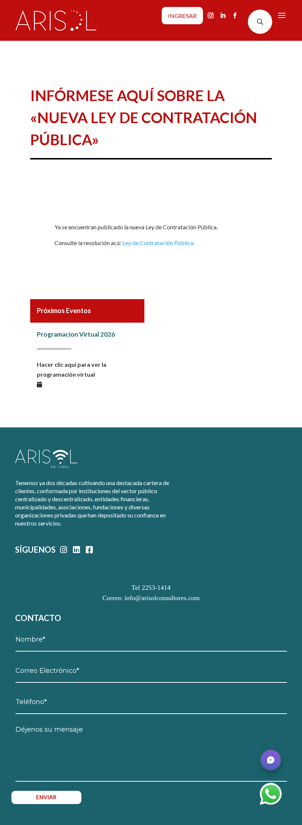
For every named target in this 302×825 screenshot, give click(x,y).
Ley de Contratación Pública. (158, 242)
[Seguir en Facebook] (235, 15)
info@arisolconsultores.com (162, 598)
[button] (270, 760)
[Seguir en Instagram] (211, 15)
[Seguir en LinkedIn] (223, 15)
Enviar (46, 797)
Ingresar (182, 15)
